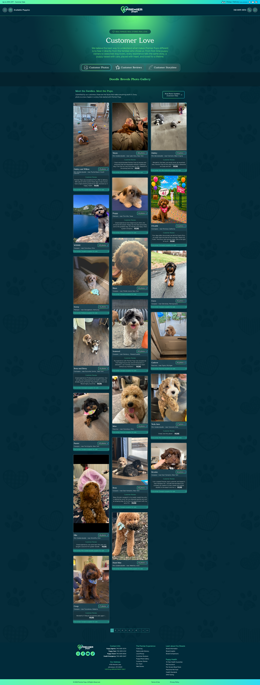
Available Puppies (22, 10)
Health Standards (171, 672)
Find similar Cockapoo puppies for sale (163, 245)
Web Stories (140, 666)
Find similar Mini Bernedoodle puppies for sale (166, 170)
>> (147, 630)
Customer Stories (141, 661)
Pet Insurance (170, 664)
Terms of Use (155, 682)
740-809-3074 (239, 10)
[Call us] (249, 10)
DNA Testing (170, 675)
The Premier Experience (145, 646)
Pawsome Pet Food (172, 669)
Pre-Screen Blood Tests (173, 667)
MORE (96, 186)
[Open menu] (4, 10)
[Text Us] (255, 10)
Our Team (139, 664)
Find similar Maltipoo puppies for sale (124, 233)
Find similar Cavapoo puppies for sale (86, 251)
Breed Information (172, 648)
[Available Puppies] (10, 10)
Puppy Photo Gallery (142, 659)
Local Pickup (140, 654)
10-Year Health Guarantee (174, 662)
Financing (139, 648)
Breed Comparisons (172, 654)
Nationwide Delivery (142, 651)
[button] (249, 2)
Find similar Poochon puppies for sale (163, 368)
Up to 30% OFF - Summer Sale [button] (13, 2)
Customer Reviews (142, 656)
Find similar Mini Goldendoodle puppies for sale (89, 190)
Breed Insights (170, 651)
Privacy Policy (174, 682)
